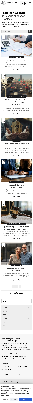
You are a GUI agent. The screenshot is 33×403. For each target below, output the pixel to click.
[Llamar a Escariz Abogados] (22, 3)
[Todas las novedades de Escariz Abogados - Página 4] (20, 286)
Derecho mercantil (16, 57)
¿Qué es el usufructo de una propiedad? (16, 269)
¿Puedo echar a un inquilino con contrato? (16, 144)
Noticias (16, 140)
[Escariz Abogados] (9, 3)
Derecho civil (16, 265)
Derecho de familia (16, 182)
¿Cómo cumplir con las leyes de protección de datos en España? (16, 228)
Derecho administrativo (16, 96)
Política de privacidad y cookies (20, 382)
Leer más (16, 70)
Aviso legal (6, 382)
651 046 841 (13, 356)
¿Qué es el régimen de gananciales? (16, 186)
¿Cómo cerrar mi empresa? (16, 60)
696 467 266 (22, 356)
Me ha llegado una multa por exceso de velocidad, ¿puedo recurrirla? (16, 102)
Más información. (6, 395)
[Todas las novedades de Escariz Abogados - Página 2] (15, 286)
